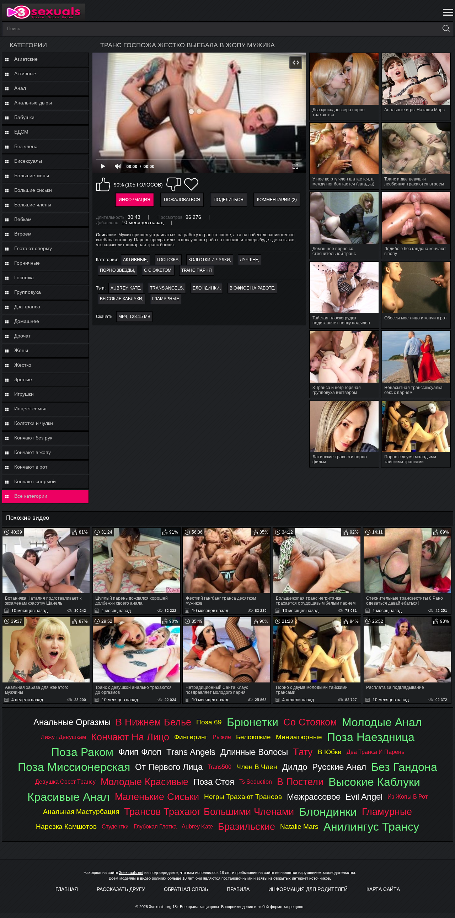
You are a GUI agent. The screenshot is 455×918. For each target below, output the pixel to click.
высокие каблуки (121, 298)
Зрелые (23, 379)
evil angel (364, 796)
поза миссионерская (74, 767)
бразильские (246, 826)
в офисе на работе (252, 288)
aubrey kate (125, 288)
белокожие (253, 737)
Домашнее (26, 321)
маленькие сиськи (157, 796)
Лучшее (249, 259)
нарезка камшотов (66, 826)
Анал (20, 88)
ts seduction (255, 782)
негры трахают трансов (243, 796)
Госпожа (24, 277)
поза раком (82, 752)
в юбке (330, 752)
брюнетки (252, 722)
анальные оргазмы (72, 722)
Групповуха (27, 292)
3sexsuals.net (131, 872)
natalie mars (299, 826)
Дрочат (22, 336)
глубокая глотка (155, 827)
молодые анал (382, 722)
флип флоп (139, 752)
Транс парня (196, 270)
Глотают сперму (33, 248)
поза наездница (370, 737)
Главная (66, 889)
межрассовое (314, 796)
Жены (21, 350)
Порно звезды (117, 270)
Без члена (26, 146)
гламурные (165, 298)
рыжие (222, 737)
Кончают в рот (30, 467)
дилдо (294, 767)
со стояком (310, 722)
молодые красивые (144, 781)
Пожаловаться (182, 199)
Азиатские (26, 59)
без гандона (404, 767)
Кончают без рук (33, 438)
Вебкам (23, 219)
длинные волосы (254, 752)
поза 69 (209, 722)
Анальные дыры (33, 103)
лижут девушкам (63, 737)
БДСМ (21, 132)
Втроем (23, 234)
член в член (256, 767)
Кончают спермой (35, 481)
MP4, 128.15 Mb (134, 316)
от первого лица (169, 767)
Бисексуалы (28, 161)
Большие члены (32, 204)
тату (303, 751)
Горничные (27, 263)
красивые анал (68, 797)
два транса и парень (375, 752)
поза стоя (213, 782)
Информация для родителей (308, 889)
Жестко (22, 365)
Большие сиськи (33, 190)
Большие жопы (31, 175)
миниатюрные (299, 737)
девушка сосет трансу (65, 782)
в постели (300, 781)
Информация (134, 199)
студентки (115, 827)
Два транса (27, 306)
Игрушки (24, 394)
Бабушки (24, 117)
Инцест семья (30, 408)
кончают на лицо (130, 736)
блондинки (206, 288)
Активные (25, 73)
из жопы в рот (407, 797)
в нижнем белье (153, 722)
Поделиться (228, 199)
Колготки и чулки (33, 423)
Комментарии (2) (277, 199)
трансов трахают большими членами (209, 811)
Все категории (30, 496)
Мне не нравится (173, 184)
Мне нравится (103, 184)
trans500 (219, 767)
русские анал (339, 767)
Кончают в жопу (32, 452)
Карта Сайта (383, 889)
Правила (238, 889)
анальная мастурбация (81, 811)
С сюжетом (157, 270)
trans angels (166, 288)
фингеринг (191, 737)
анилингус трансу (371, 826)
